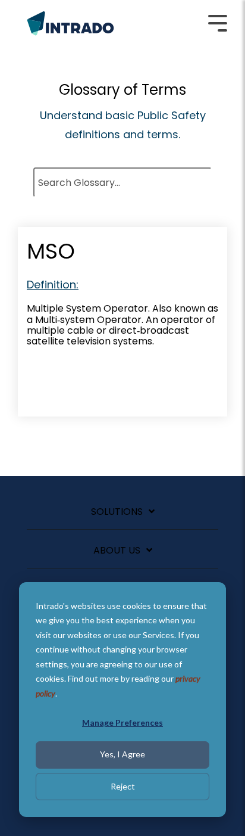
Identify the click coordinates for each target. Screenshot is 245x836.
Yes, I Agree (122, 754)
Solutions (117, 512)
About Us (116, 551)
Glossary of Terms (122, 90)
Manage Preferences (122, 722)
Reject (123, 786)
